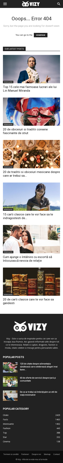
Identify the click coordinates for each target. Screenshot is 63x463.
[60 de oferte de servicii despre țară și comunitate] (10, 381)
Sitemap (47, 454)
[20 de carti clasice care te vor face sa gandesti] (31, 282)
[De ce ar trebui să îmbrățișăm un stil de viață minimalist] (10, 395)
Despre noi (36, 454)
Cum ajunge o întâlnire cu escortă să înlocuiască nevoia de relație (27, 258)
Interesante (8, 82)
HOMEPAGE (40, 35)
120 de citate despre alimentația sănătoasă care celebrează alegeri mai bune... (39, 367)
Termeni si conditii (11, 454)
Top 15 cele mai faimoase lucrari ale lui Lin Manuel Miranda (30, 88)
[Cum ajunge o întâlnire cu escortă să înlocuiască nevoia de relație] (31, 239)
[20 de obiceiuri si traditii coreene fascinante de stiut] (31, 112)
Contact (56, 454)
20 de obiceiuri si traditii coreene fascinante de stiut (25, 131)
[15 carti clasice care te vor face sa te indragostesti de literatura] (31, 197)
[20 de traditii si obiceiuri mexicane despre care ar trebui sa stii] (31, 154)
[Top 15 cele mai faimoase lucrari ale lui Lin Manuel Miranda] (31, 69)
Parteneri (25, 454)
